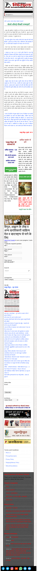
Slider (7, 486)
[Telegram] (25, 568)
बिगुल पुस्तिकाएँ (14, 537)
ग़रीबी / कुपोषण (7, 21)
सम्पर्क (12, 540)
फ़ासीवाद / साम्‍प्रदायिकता (11, 493)
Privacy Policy (10, 459)
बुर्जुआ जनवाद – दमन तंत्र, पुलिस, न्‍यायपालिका (16, 496)
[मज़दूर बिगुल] (19, 7)
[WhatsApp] (21, 568)
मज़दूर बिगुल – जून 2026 (11, 287)
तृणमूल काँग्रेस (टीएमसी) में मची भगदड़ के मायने (15, 351)
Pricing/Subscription (11, 456)
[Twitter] (7, 568)
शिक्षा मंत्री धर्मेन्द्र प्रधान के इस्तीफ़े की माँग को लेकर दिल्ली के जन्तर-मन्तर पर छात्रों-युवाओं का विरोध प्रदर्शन (18, 521)
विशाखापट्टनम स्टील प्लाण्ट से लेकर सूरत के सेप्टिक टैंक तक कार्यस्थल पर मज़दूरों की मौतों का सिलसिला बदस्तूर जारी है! (17, 363)
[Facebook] (3, 568)
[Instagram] (12, 568)
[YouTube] (16, 568)
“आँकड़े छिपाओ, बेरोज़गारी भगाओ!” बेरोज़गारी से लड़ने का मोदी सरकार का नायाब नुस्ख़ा (17, 358)
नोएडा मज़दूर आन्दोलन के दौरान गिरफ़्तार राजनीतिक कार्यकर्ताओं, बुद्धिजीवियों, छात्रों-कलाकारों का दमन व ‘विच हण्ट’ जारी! (17, 347)
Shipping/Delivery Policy (12, 462)
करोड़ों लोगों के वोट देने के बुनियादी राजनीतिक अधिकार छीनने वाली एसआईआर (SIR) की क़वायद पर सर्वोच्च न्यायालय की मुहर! (16, 341)
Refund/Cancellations (11, 466)
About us (8, 452)
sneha (7, 537)
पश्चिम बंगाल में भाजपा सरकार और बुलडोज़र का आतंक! (16, 331)
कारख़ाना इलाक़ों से (10, 490)
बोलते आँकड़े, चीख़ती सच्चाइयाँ (17, 21)
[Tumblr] (34, 568)
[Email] (29, 568)
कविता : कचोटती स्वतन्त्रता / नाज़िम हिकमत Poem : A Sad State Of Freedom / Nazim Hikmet (17, 368)
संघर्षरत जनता (9, 500)
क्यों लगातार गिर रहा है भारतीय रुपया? (12, 317)
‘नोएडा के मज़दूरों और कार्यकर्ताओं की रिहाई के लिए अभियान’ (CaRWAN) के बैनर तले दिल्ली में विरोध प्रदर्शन (17, 527)
